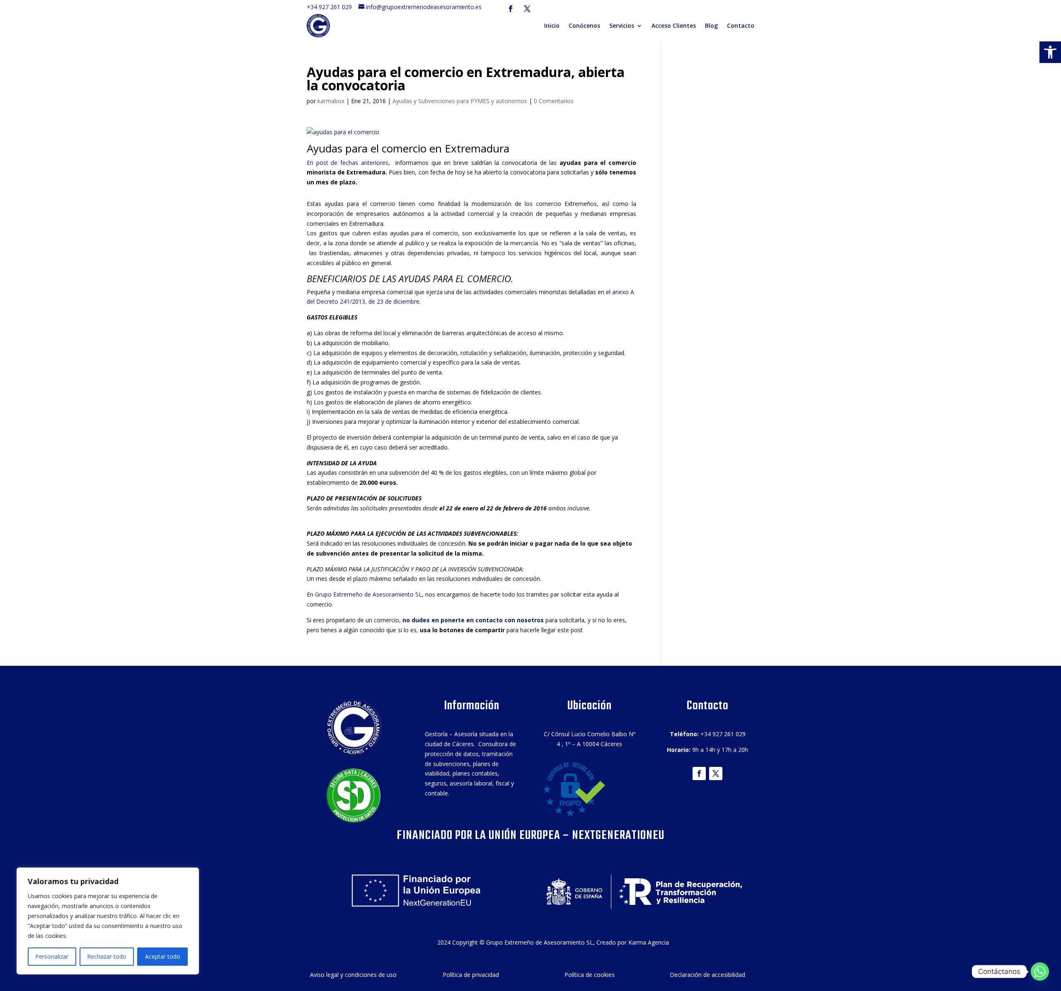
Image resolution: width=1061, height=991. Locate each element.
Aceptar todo (162, 956)
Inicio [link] (552, 25)
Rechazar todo (106, 956)
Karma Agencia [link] (648, 942)
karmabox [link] (330, 101)
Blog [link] (711, 25)
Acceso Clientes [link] (674, 25)
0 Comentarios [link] (554, 101)
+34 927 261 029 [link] (332, 7)
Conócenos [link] (584, 25)
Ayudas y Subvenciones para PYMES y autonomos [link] (459, 101)
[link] (1050, 52)
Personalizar (51, 956)
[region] (108, 921)
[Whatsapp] (1040, 971)
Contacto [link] (740, 25)
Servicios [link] (621, 25)
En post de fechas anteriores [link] (347, 163)
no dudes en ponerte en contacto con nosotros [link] (472, 620)
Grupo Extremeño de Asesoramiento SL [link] (368, 594)
